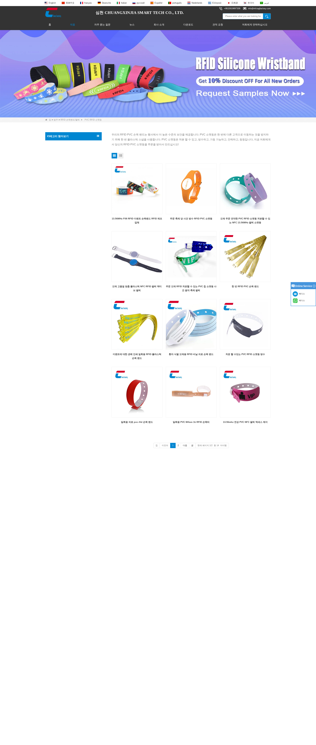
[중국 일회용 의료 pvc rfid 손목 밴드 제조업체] (137, 392)
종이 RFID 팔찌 (58, 176)
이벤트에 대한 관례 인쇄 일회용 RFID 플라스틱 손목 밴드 (137, 356)
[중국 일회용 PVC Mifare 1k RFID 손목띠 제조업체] (191, 392)
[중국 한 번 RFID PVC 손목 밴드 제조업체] (245, 256)
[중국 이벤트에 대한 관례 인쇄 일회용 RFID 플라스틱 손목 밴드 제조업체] (137, 324)
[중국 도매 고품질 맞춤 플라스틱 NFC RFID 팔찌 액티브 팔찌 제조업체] (137, 256)
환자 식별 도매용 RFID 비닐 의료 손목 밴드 (191, 354)
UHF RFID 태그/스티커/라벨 (62, 243)
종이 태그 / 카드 (56, 298)
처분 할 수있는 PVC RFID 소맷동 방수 (245, 354)
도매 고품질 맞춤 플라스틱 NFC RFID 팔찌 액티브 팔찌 (137, 288)
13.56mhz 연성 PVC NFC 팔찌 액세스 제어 (245, 422)
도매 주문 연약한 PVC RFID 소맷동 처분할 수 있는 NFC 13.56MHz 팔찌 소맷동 (245, 220)
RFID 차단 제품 (56, 263)
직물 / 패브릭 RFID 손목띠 (63, 170)
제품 (72, 24)
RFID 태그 (53, 150)
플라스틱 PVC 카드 (58, 270)
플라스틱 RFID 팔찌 (60, 202)
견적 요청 (217, 24)
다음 (185, 445)
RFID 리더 (53, 249)
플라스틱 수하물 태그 (59, 277)
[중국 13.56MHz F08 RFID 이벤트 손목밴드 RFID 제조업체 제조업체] (137, 189)
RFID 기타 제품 (56, 305)
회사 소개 (159, 24)
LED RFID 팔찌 (58, 208)
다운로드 (188, 24)
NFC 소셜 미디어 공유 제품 (62, 222)
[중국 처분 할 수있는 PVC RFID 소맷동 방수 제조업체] (245, 324)
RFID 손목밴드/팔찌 (70, 120)
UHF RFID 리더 (56, 236)
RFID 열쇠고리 (55, 229)
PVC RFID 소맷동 (59, 182)
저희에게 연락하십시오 (254, 24)
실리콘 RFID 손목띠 (60, 163)
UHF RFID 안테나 (57, 256)
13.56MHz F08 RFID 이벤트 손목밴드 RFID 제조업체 (137, 220)
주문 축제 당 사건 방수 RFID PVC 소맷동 (191, 218)
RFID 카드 (53, 143)
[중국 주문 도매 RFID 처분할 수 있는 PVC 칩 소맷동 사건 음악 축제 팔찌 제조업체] (191, 256)
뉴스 (132, 24)
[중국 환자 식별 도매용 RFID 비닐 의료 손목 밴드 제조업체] (191, 324)
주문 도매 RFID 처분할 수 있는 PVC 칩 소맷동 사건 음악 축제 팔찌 (191, 288)
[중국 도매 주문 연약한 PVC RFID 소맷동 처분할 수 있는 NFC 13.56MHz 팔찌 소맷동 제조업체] (245, 189)
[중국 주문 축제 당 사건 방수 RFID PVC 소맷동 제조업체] (191, 189)
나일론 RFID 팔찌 (59, 195)
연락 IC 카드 (54, 312)
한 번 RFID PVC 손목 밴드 (245, 286)
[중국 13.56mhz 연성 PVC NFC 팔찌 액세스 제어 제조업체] (245, 392)
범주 (56, 120)
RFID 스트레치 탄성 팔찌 (62, 189)
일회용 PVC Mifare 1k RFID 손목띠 (191, 422)
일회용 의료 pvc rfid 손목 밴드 (137, 422)
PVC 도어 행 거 (56, 284)
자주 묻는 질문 (102, 24)
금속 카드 (53, 291)
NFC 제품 (53, 215)
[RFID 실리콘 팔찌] (158, 73)
